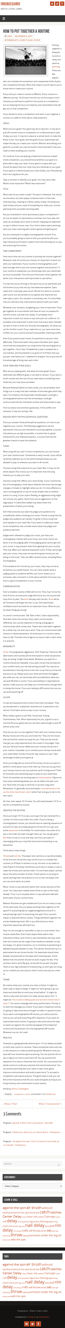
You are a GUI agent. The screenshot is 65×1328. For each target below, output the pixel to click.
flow (5, 837)
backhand (8, 1212)
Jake (10, 36)
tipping (26, 1235)
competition (19, 1094)
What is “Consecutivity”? (50, 1104)
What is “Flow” (10, 1104)
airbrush (47, 1208)
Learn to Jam (26, 40)
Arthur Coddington (20, 1089)
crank (58, 1217)
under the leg (49, 1235)
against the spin (14, 1208)
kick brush (13, 1226)
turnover (34, 1235)
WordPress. (44, 1317)
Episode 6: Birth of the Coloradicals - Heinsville (32, 1123)
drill (19, 1222)
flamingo (44, 1221)
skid (53, 1231)
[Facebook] (62, 4)
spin (57, 1231)
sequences (13, 830)
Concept (49, 1217)
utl (59, 1235)
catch (45, 1212)
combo (40, 1216)
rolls (25, 1230)
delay (12, 1221)
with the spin (18, 1239)
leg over (22, 1226)
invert (5, 1226)
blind (32, 1212)
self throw (34, 1230)
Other (37, 40)
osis (47, 1226)
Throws (6, 856)
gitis (51, 1221)
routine (27, 1094)
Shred (5, 652)
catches (17, 856)
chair (24, 1217)
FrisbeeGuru (10, 4)
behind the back (21, 1212)
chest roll (31, 1216)
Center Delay (12, 1216)
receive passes (45, 777)
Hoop (56, 1222)
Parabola (31, 1317)
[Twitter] (57, 4)
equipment (25, 1222)
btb (37, 1212)
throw (16, 1235)
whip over (6, 1240)
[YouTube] (52, 4)
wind (26, 599)
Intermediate (11, 40)
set (52, 599)
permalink (51, 1094)
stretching (6, 1236)
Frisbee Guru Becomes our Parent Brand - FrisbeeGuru (36, 1132)
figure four (35, 1221)
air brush (34, 1207)
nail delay (35, 1225)
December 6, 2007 (23, 36)
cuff (4, 1221)
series (43, 1230)
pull (51, 1226)
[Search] (58, 1164)
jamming (56, 66)
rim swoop (17, 1231)
